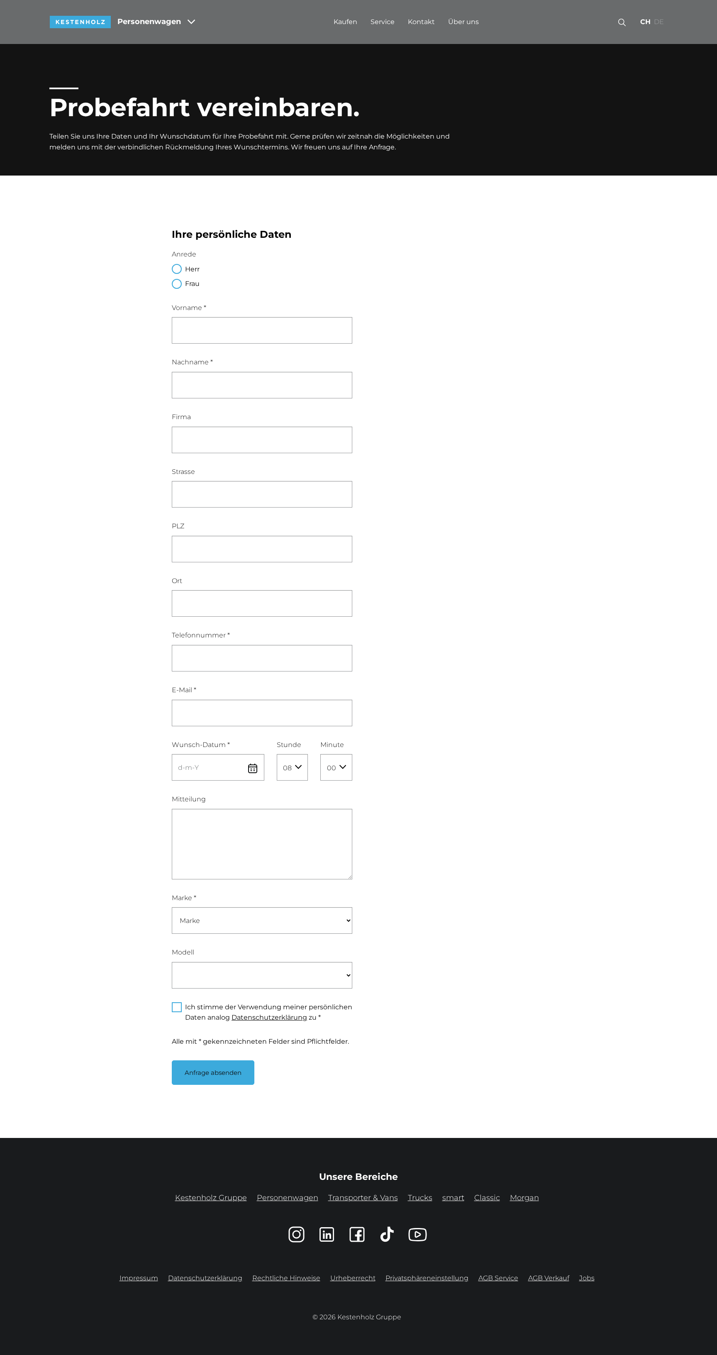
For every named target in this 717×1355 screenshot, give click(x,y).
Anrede (184, 254)
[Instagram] (296, 1234)
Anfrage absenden (213, 1073)
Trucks (420, 1197)
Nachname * (192, 362)
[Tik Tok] (387, 1234)
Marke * (184, 898)
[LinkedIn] (327, 1234)
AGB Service (498, 1278)
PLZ (178, 526)
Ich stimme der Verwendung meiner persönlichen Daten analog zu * (268, 1012)
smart (453, 1197)
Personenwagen (149, 21)
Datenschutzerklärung (269, 1017)
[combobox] (292, 767)
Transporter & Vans (363, 1197)
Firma (181, 417)
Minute (332, 745)
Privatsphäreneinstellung (426, 1278)
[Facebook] (357, 1234)
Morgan (524, 1197)
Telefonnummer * (201, 635)
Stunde (289, 745)
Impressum (139, 1278)
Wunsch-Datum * (201, 745)
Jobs (587, 1278)
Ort (177, 581)
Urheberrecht (353, 1278)
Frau (192, 284)
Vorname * (189, 308)
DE (659, 22)
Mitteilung (189, 799)
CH (645, 22)
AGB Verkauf (548, 1278)
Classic (487, 1197)
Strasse (183, 472)
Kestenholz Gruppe (211, 1197)
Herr (192, 269)
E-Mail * (184, 690)
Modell (183, 952)
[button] (622, 22)
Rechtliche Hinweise (286, 1278)
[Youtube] (417, 1234)
